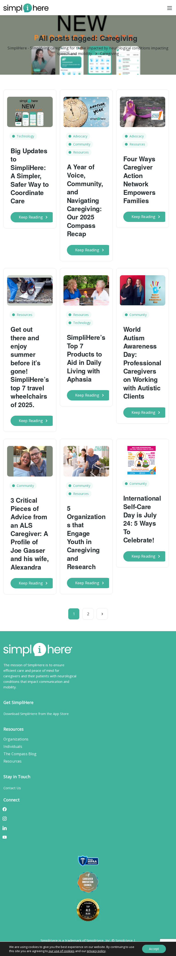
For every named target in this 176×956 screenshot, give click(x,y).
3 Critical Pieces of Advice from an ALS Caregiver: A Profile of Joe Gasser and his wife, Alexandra (30, 533)
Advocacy (80, 136)
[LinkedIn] (4, 827)
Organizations (15, 739)
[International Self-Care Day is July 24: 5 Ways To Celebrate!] (142, 458)
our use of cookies (61, 951)
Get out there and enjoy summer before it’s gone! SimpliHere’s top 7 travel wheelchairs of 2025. (30, 366)
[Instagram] (4, 818)
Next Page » (102, 614)
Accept (154, 949)
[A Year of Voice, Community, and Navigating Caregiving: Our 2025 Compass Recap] (86, 109)
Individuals (12, 746)
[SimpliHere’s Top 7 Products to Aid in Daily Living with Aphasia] (86, 288)
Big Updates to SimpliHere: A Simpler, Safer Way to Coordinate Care (30, 175)
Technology (25, 136)
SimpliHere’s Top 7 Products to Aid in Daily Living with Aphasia (86, 358)
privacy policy (96, 951)
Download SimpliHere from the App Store (36, 713)
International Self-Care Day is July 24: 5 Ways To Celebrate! (142, 519)
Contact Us (12, 788)
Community (81, 144)
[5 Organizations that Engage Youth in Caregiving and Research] (86, 459)
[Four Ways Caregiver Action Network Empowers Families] (142, 109)
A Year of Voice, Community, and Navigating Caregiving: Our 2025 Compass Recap (85, 200)
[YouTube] (4, 837)
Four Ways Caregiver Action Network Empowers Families (139, 179)
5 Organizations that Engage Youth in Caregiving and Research (86, 537)
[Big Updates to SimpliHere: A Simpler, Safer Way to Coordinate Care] (30, 109)
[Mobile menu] (169, 8)
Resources (81, 152)
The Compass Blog (20, 753)
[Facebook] (4, 808)
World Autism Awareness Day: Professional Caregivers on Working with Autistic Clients (142, 362)
